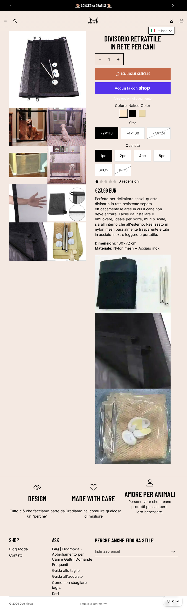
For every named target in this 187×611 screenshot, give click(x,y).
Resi (55, 593)
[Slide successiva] (173, 5)
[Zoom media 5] (66, 165)
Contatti (16, 555)
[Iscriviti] (173, 551)
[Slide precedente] (11, 5)
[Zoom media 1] (47, 69)
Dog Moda (26, 603)
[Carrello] (182, 21)
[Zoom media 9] (66, 241)
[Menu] (5, 21)
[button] (161, 30)
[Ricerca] (15, 21)
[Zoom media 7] (66, 203)
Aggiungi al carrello (135, 73)
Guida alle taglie (66, 570)
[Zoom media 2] (28, 127)
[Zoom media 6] (28, 203)
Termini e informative (93, 604)
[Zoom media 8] (28, 241)
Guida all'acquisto (67, 576)
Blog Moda (18, 549)
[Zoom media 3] (66, 127)
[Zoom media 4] (28, 165)
